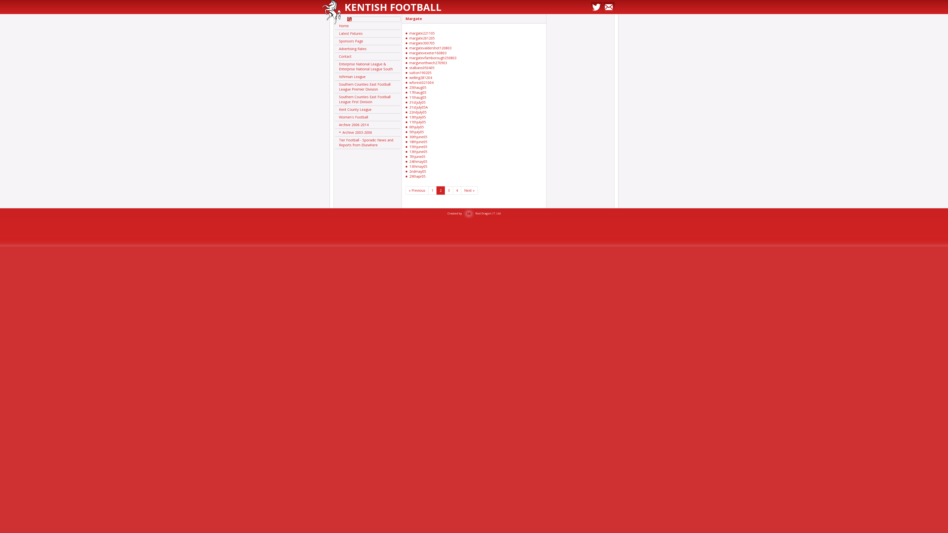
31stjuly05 (417, 102)
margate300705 (422, 43)
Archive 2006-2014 (354, 124)
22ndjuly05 (418, 112)
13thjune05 (418, 151)
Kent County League (355, 109)
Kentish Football (392, 7)
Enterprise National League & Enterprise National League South (366, 66)
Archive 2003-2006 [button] (356, 133)
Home (344, 25)
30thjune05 (418, 136)
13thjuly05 (417, 117)
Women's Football (353, 117)
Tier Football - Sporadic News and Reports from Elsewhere (366, 142)
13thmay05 (418, 166)
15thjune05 (418, 146)
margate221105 (422, 33)
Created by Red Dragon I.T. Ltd (474, 213)
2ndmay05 (417, 171)
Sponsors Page (351, 41)
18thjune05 (418, 141)
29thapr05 (417, 176)
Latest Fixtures (351, 33)
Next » (469, 190)
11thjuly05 (417, 122)
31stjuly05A (418, 107)
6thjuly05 (416, 127)
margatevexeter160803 (428, 53)
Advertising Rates (353, 48)
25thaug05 (417, 87)
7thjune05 (417, 156)
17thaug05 (417, 92)
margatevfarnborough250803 (432, 58)
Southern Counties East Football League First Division (365, 99)
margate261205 (422, 38)
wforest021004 (421, 82)
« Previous (417, 190)
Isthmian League (352, 76)
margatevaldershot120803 (430, 48)
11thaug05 (417, 97)
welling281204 (420, 77)
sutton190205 (420, 72)
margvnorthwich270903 (428, 62)
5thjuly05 (416, 132)
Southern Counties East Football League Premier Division (365, 87)
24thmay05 (418, 161)
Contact (345, 56)
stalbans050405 (421, 67)
